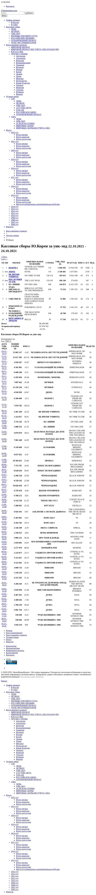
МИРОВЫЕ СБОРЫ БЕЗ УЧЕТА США (33, 128)
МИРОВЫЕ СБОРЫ (25, 126)
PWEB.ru (40, 677)
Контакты (10, 6)
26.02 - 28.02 (4, 584)
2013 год (14, 209)
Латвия (19, 74)
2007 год (14, 222)
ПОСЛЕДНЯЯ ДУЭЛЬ (15, 280)
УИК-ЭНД (15, 34)
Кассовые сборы (13, 27)
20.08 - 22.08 (4, 454)
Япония (19, 94)
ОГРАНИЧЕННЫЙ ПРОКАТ (23, 40)
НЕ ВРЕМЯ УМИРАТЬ (14, 275)
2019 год (14, 159)
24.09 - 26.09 (4, 422)
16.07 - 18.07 (4, 480)
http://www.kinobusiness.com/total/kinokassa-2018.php (38, 204)
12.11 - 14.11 (4, 382)
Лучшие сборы (12, 96)
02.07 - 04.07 (4, 490)
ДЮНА (12, 272)
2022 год (14, 132)
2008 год (14, 220)
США (13, 117)
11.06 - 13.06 (4, 505)
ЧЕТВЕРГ (15, 31)
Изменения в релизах (15, 650)
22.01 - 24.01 (4, 610)
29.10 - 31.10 (4, 392)
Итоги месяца (22, 135)
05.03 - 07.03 (4, 577)
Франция (20, 87)
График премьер (13, 20)
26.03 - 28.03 (4, 563)
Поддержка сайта (28, 677)
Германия (20, 65)
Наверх (4, 681)
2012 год (14, 211)
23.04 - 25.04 (4, 543)
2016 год (14, 186)
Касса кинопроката (14, 633)
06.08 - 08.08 (4, 465)
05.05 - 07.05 (4, 533)
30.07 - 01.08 (4, 470)
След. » (4, 259)
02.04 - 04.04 (4, 558)
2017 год (14, 177)
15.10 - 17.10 (4, 405)
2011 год (14, 213)
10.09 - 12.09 (4, 433)
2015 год (14, 195)
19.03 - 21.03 (4, 568)
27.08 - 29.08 (4, 447)
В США (14, 25)
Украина (19, 85)
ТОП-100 (20, 110)
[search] (29, 13)
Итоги (8, 130)
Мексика (20, 78)
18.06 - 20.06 (4, 500)
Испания (20, 67)
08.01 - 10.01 (4, 620)
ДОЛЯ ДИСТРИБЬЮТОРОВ (23, 43)
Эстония (19, 90)
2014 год (14, 206)
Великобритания (23, 63)
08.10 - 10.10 (4, 412)
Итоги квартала (22, 137)
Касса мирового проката (16, 45)
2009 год (14, 218)
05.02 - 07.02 (4, 600)
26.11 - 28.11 (4, 372)
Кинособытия (12, 653)
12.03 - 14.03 (4, 573)
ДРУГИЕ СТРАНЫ (19, 54)
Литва (18, 76)
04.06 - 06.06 (4, 512)
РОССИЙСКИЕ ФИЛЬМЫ (22, 38)
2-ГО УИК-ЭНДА (23, 108)
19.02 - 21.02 (4, 590)
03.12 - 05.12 (4, 367)
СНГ (13, 99)
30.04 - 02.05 (4, 538)
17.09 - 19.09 (4, 427)
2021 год (14, 141)
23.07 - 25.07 (4, 475)
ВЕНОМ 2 (13, 268)
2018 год (14, 168)
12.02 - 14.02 (4, 595)
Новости (9, 227)
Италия (19, 69)
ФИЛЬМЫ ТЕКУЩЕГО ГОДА (24, 36)
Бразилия (20, 61)
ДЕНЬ (13, 29)
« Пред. (4, 257)
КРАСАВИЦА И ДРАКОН (16, 319)
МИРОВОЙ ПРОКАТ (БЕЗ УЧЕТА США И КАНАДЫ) (35, 49)
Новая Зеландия (23, 83)
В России (15, 22)
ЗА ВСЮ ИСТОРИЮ (25, 123)
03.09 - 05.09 (4, 440)
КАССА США (17, 52)
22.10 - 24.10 (4, 398)
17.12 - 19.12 (4, 357)
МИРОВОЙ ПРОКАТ (20, 47)
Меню (4, 16)
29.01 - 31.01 (4, 605)
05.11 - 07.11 (4, 387)
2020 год (14, 150)
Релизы (9, 631)
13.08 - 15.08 (4, 460)
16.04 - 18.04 (4, 548)
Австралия (20, 56)
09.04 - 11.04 (4, 553)
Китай (18, 72)
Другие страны (12, 235)
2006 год (14, 224)
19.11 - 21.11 (4, 377)
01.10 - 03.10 (4, 417)
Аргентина (20, 58)
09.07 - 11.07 (4, 485)
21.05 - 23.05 (4, 523)
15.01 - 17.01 (4, 615)
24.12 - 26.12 (4, 352)
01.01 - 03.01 (4, 625)
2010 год (14, 215)
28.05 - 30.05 (4, 518)
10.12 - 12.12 (4, 362)
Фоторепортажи (13, 648)
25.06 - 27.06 (4, 495)
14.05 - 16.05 (4, 528)
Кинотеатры (11, 646)
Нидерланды (21, 81)
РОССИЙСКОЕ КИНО (26, 112)
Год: (2, 341)
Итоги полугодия (23, 139)
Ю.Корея (20, 92)
